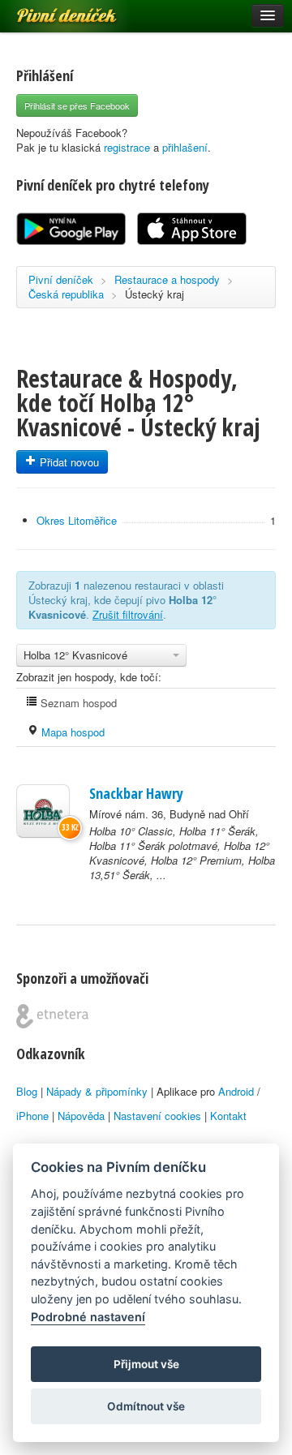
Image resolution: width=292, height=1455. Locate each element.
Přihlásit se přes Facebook (77, 105)
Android (236, 1091)
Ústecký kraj (154, 294)
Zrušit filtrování (127, 614)
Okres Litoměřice (76, 520)
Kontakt (228, 1115)
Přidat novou (67, 462)
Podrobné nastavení (88, 1317)
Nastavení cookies (157, 1115)
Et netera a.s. (52, 1016)
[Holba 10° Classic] (43, 811)
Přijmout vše (146, 1364)
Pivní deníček (48, 9)
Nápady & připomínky (97, 1091)
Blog (26, 1091)
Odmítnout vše (146, 1406)
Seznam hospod (77, 702)
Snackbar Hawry (136, 793)
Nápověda (81, 1115)
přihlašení (185, 147)
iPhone (32, 1115)
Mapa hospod (71, 732)
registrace (127, 147)
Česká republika (66, 294)
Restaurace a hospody (167, 279)
